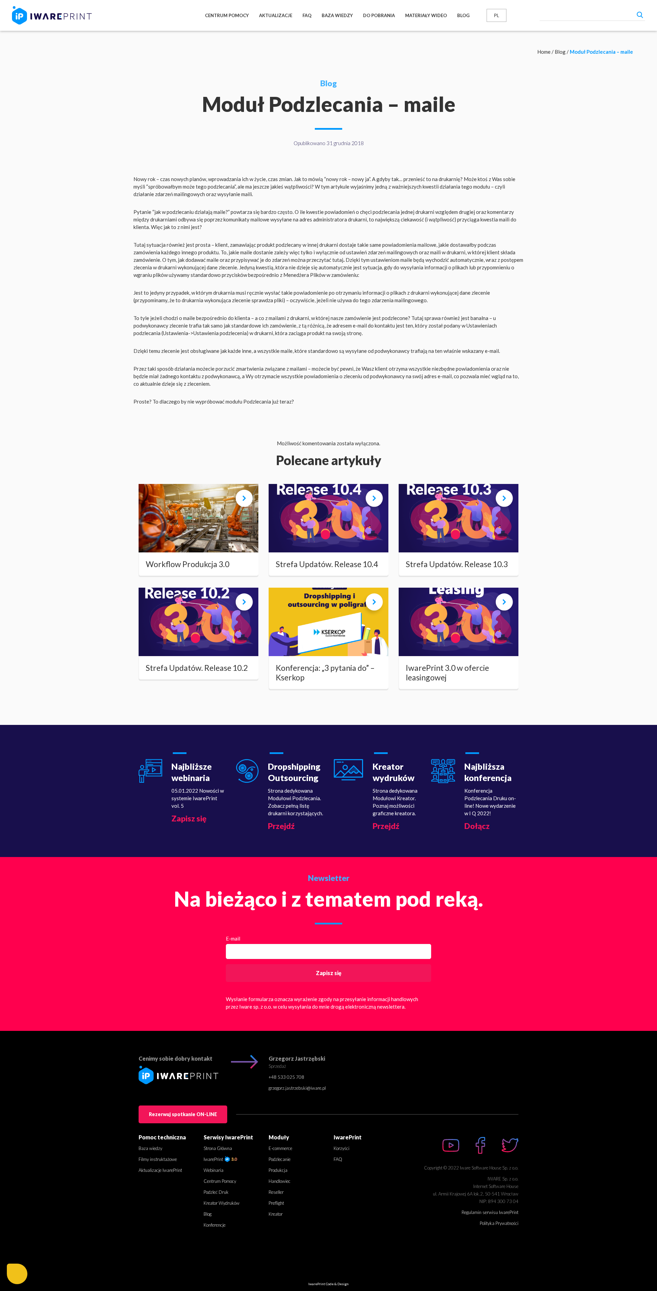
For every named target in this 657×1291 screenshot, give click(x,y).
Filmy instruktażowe (158, 1159)
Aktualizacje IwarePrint (160, 1170)
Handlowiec (280, 1181)
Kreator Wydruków (222, 1203)
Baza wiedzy (337, 15)
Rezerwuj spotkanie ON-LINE (183, 1114)
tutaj (337, 260)
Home (544, 52)
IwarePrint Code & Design (328, 1284)
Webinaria (213, 1170)
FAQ (306, 15)
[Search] (640, 14)
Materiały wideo (426, 15)
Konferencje (215, 1225)
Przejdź (281, 826)
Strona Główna (218, 1148)
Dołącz (477, 826)
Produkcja (278, 1170)
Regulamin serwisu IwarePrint (490, 1212)
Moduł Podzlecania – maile (601, 52)
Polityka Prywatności (499, 1223)
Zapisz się (189, 818)
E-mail (233, 938)
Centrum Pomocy (227, 15)
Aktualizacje (275, 15)
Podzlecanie (280, 1159)
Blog (463, 15)
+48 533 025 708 (286, 1077)
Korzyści (341, 1148)
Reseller (276, 1192)
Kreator (276, 1214)
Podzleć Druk (216, 1192)
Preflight (276, 1203)
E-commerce (280, 1148)
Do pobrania (379, 15)
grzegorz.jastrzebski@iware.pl (297, 1088)
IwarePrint (214, 1159)
